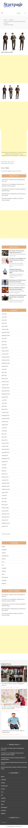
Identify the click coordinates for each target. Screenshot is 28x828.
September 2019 (6, 523)
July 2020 (4, 495)
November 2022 (5, 418)
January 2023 (5, 412)
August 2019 (5, 526)
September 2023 (6, 394)
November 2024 (5, 360)
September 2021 (6, 458)
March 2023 (5, 409)
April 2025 (4, 344)
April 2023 (4, 406)
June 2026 (4, 317)
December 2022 (5, 415)
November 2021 (5, 452)
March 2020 (5, 504)
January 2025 (5, 354)
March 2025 (5, 347)
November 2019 (5, 517)
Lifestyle (4, 571)
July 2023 (4, 400)
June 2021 (4, 467)
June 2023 (4, 403)
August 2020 (5, 492)
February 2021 (5, 477)
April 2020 (4, 501)
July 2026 (4, 314)
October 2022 (5, 421)
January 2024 (5, 384)
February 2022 (5, 443)
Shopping (4, 580)
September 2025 (6, 335)
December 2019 (5, 514)
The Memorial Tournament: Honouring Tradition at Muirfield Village (16, 271)
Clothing (4, 552)
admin (4, 687)
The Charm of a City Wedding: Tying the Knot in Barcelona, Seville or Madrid (17, 260)
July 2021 (4, 464)
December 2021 (5, 449)
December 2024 (5, 357)
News (3, 574)
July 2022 (4, 427)
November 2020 (5, 486)
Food (3, 562)
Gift (3, 565)
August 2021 (5, 461)
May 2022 (4, 434)
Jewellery (4, 568)
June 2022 (4, 431)
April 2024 (4, 375)
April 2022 (4, 437)
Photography (5, 577)
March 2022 (5, 440)
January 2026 (5, 329)
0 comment (16, 687)
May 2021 (4, 471)
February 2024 (5, 381)
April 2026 (4, 323)
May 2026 (4, 320)
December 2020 (5, 483)
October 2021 (5, 455)
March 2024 (5, 378)
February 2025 (5, 351)
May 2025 (4, 341)
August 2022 (5, 424)
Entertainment (5, 556)
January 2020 (5, 511)
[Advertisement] (14, 69)
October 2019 (5, 520)
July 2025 (4, 338)
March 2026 (5, 326)
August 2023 (5, 397)
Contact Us (3, 822)
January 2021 (5, 480)
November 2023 (5, 391)
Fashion (4, 559)
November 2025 (5, 332)
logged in (9, 171)
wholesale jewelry (6, 534)
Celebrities (4, 549)
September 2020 (6, 489)
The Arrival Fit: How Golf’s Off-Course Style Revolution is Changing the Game (17, 297)
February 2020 (5, 507)
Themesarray (18, 826)
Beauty (3, 546)
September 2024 (6, 363)
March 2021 (5, 474)
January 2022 (5, 446)
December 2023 (5, 387)
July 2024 (4, 369)
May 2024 (4, 372)
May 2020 (4, 498)
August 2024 (5, 366)
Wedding (4, 583)
